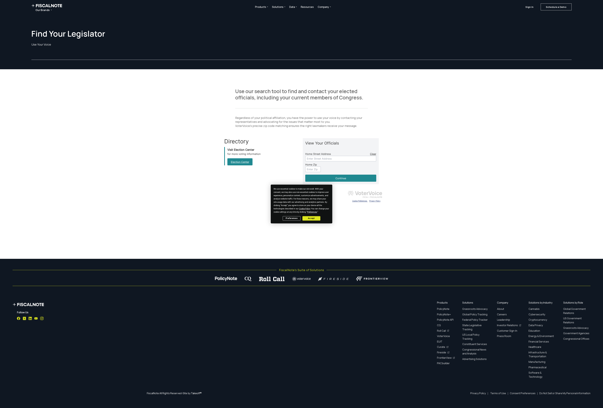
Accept (311, 218)
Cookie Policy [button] (304, 209)
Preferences (292, 218)
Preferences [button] (312, 212)
